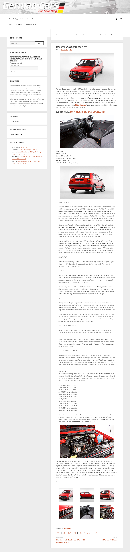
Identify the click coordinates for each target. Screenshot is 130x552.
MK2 (80, 533)
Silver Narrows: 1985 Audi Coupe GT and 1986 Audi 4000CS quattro (70, 541)
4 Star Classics (80, 105)
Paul (71, 50)
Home (10, 25)
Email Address (15, 65)
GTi (75, 533)
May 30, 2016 (64, 50)
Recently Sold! (30, 25)
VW (96, 533)
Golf (69, 533)
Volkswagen (67, 528)
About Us (18, 25)
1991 (58, 533)
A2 (64, 533)
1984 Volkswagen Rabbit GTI (29, 149)
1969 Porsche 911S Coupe (109, 540)
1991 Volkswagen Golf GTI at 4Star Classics (87, 112)
